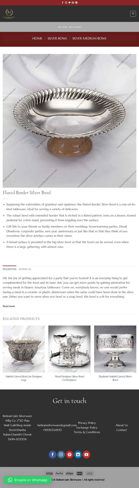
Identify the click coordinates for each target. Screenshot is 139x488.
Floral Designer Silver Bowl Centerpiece (69, 378)
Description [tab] (9, 269)
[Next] (136, 357)
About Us (122, 425)
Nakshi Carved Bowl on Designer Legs (24, 378)
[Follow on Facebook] (63, 2)
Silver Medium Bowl (89, 38)
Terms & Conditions (87, 432)
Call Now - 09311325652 (69, 27)
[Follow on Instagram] (66, 2)
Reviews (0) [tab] (25, 269)
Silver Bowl (57, 38)
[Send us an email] (73, 2)
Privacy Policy (87, 423)
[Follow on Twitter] (69, 2)
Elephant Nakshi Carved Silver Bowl (115, 378)
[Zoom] (7, 183)
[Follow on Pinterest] (76, 2)
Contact (121, 430)
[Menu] (133, 14)
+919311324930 (52, 430)
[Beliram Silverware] (12, 13)
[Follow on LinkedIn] (78, 454)
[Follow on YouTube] (86, 454)
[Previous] (3, 357)
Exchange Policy (87, 427)
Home (37, 38)
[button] (28, 480)
